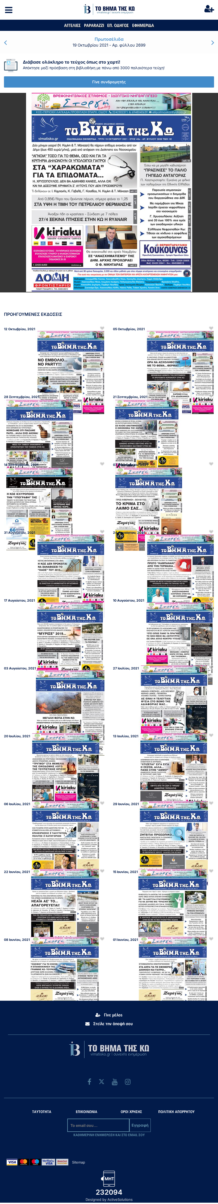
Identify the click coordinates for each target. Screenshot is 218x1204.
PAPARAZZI (94, 25)
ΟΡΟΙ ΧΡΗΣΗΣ (131, 1112)
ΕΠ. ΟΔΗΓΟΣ (118, 25)
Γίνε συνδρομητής (109, 82)
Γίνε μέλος (113, 1015)
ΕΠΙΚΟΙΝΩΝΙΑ (86, 1112)
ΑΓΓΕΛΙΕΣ (72, 25)
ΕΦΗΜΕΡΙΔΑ (143, 25)
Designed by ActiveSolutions (109, 1199)
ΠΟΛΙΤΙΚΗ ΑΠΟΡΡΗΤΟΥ (176, 1112)
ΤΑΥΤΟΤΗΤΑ (41, 1112)
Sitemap (78, 1162)
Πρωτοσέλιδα (109, 39)
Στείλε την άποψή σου (112, 1023)
